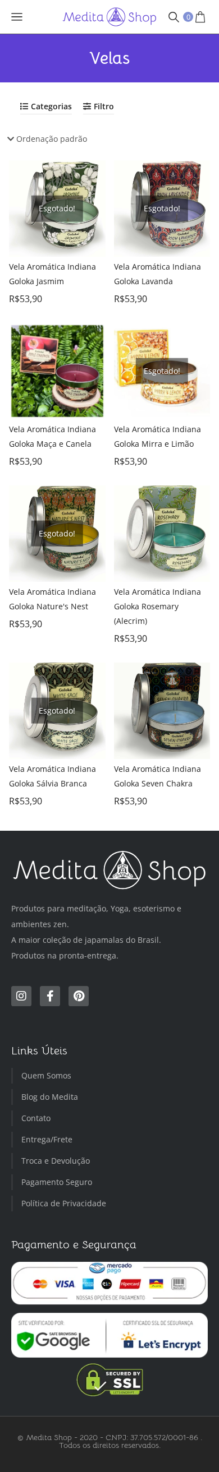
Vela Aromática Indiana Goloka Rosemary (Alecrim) (157, 606)
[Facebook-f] (50, 996)
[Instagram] (21, 996)
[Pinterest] (79, 996)
